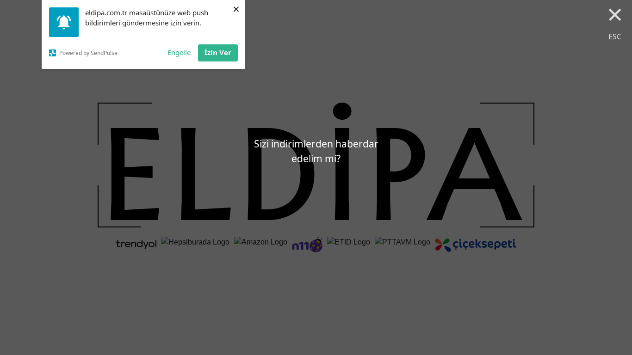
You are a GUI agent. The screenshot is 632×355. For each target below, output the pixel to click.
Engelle (179, 52)
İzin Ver (217, 52)
